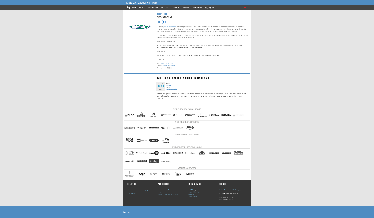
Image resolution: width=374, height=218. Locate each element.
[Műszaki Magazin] (202, 153)
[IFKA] (165, 174)
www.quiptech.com (170, 27)
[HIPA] (153, 174)
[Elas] (129, 115)
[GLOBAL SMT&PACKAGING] (238, 153)
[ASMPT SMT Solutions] (165, 127)
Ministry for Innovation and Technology (168, 194)
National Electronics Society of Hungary (141, 3)
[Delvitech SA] (129, 140)
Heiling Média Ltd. (132, 193)
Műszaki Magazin (193, 196)
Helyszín (168, 83)
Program (186, 7)
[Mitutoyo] (129, 127)
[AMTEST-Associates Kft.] (153, 115)
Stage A (168, 85)
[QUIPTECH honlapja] (159, 22)
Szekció (168, 87)
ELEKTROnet (191, 190)
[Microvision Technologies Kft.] (214, 115)
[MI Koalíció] (190, 174)
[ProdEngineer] (165, 161)
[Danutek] (141, 115)
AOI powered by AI (172, 89)
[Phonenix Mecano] (165, 140)
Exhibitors (176, 7)
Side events (197, 7)
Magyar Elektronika (193, 192)
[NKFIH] (129, 174)
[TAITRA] (153, 153)
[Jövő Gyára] (214, 153)
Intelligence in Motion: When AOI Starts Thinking (183, 78)
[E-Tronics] (153, 127)
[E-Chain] (202, 115)
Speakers (164, 7)
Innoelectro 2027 (138, 7)
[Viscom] (141, 153)
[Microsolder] (177, 115)
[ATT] (165, 115)
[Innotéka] (153, 161)
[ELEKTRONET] (165, 153)
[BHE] (190, 127)
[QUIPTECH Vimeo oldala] (164, 22)
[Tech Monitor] (226, 153)
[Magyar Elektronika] (177, 153)
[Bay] (141, 174)
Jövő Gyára (191, 194)
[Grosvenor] (177, 127)
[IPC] (190, 115)
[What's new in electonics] (141, 161)
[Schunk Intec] (153, 140)
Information (153, 7)
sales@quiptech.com (168, 66)
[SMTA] (226, 115)
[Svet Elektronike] (129, 161)
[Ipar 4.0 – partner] (177, 174)
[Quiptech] (141, 127)
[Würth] (141, 140)
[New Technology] (190, 153)
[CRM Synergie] (129, 153)
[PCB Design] (238, 115)
